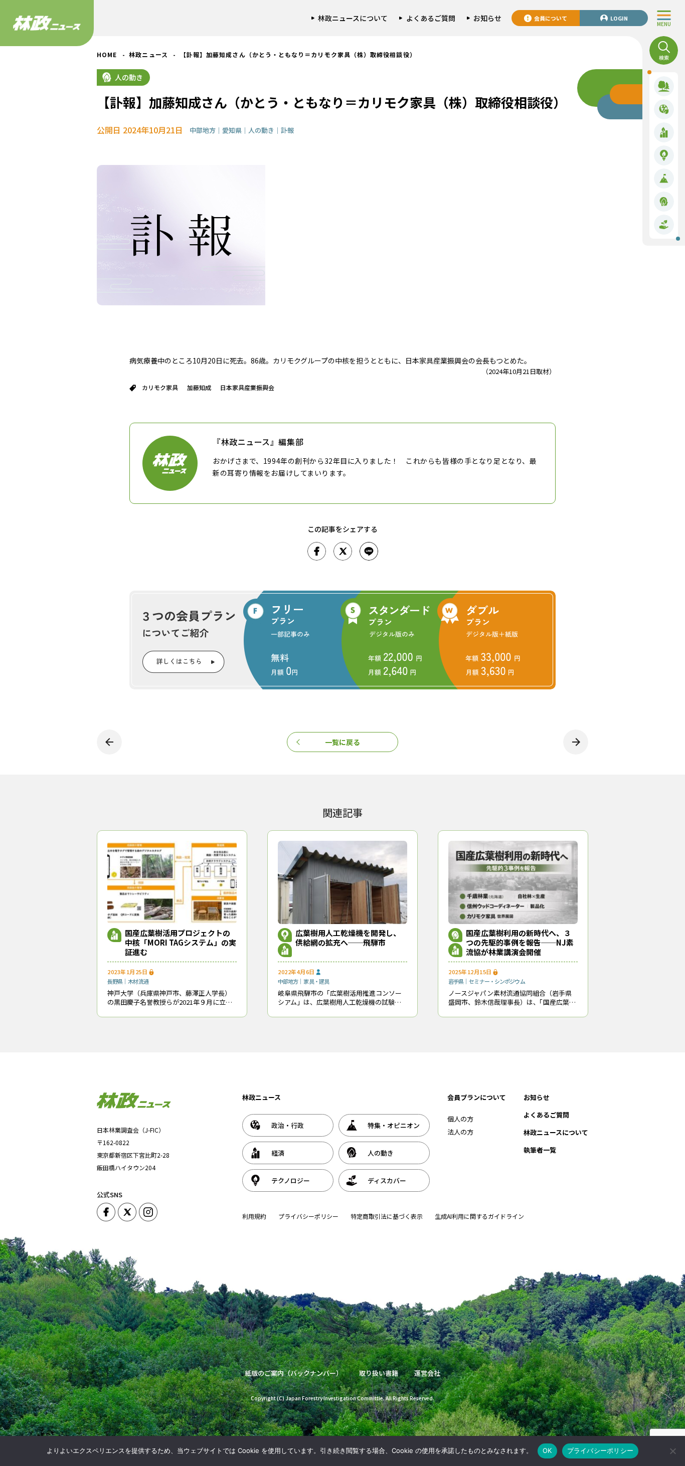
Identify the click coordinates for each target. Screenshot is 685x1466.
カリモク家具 (160, 387)
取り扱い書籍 (378, 1373)
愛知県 (232, 130)
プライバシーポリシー (308, 1216)
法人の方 (460, 1132)
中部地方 (203, 130)
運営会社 (427, 1373)
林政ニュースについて (556, 1132)
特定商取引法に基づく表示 (387, 1216)
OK (547, 1450)
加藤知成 (199, 387)
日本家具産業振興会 (247, 387)
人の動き (129, 77)
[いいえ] (672, 1451)
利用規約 (254, 1216)
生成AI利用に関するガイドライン (479, 1216)
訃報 (287, 130)
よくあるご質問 (546, 1115)
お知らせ (537, 1097)
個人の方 (460, 1119)
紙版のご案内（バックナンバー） (293, 1373)
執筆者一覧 (540, 1150)
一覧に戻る (342, 742)
